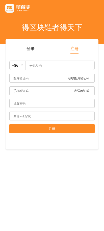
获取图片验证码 (78, 78)
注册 (74, 48)
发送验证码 (81, 91)
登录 (31, 48)
